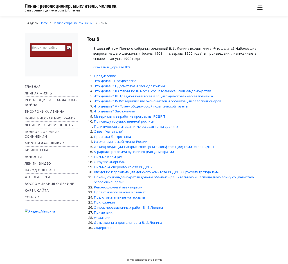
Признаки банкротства (112, 136)
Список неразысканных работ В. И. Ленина (128, 207)
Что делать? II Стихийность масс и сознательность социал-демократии (152, 91)
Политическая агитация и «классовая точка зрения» (136, 126)
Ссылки (32, 197)
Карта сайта (37, 190)
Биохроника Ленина (44, 111)
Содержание (104, 227)
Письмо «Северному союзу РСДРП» (123, 167)
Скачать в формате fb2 (111, 67)
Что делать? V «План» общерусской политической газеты (141, 106)
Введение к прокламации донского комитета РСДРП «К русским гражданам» (156, 172)
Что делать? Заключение (114, 111)
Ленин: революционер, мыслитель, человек (71, 6)
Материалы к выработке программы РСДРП (129, 116)
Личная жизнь (38, 93)
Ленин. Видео (38, 163)
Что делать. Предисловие (115, 80)
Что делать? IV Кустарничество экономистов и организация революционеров (157, 101)
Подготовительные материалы (119, 197)
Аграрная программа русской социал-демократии (134, 151)
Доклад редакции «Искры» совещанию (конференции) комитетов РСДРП (154, 146)
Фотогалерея (37, 177)
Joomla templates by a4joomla (144, 259)
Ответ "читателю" (108, 131)
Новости (33, 156)
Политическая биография (50, 118)
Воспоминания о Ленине (49, 183)
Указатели (102, 217)
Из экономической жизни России (120, 141)
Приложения (104, 202)
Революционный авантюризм (118, 187)
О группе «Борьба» (109, 161)
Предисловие (105, 76)
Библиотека (36, 150)
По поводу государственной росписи (124, 121)
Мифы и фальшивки (44, 143)
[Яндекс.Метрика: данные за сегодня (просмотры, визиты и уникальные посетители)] (40, 211)
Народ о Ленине (40, 170)
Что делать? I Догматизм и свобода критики (130, 86)
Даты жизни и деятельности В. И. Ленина (128, 222)
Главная (32, 86)
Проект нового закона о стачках (120, 192)
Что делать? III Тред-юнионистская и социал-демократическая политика (153, 96)
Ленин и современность (49, 125)
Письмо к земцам (108, 156)
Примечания (104, 212)
